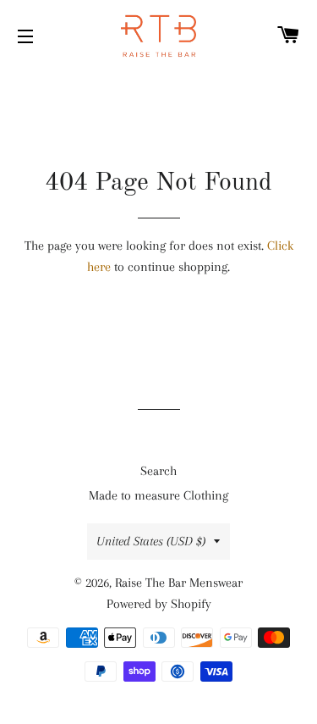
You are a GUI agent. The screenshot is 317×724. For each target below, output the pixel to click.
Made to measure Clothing (158, 495)
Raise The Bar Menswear (179, 582)
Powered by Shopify (159, 603)
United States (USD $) (150, 541)
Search (158, 470)
